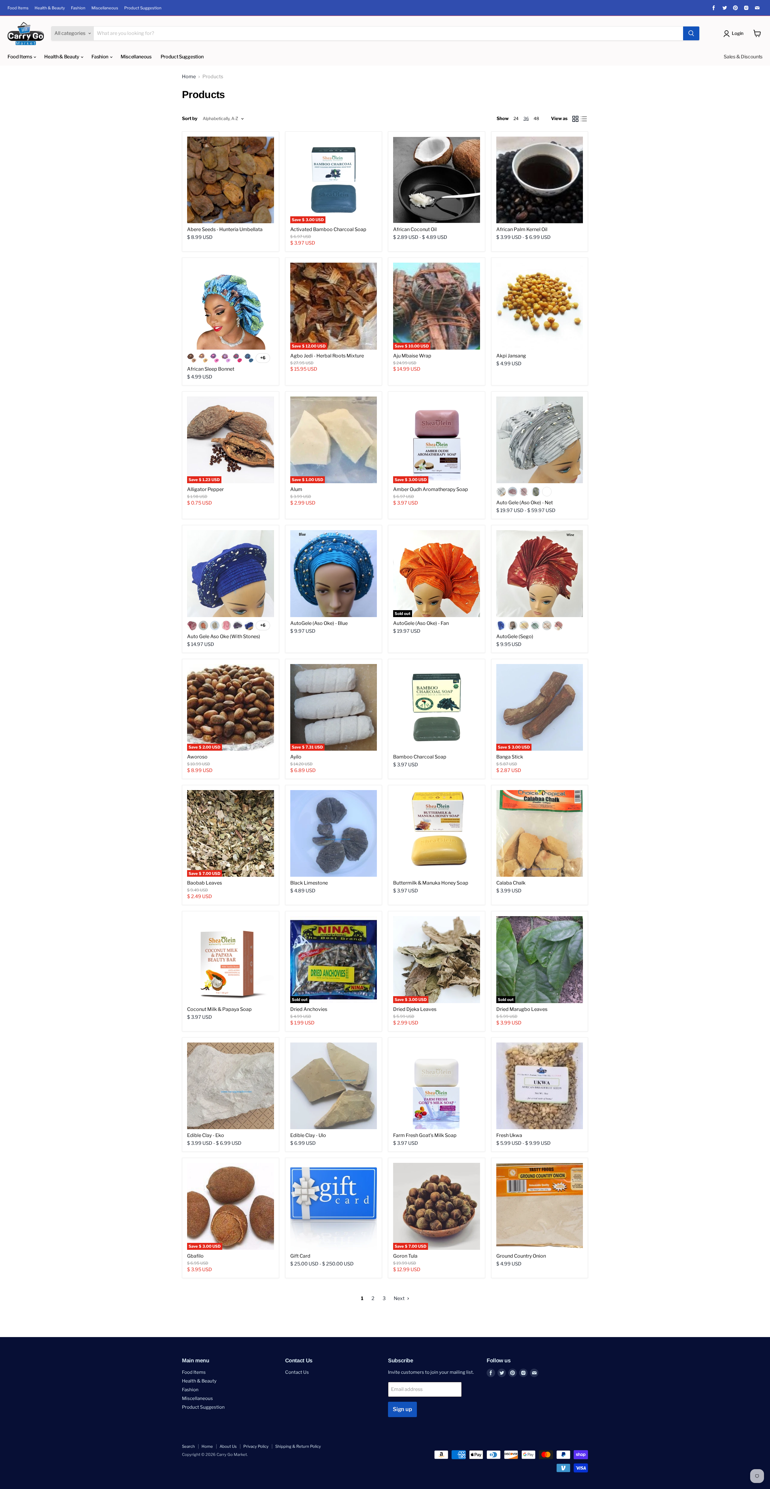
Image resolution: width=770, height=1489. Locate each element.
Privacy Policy (256, 1446)
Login (738, 33)
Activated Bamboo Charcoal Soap (328, 229)
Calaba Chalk (510, 883)
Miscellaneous (104, 8)
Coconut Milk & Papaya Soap (219, 1009)
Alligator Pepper (205, 489)
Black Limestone (309, 883)
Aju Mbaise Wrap (412, 356)
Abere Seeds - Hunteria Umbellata (225, 229)
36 (526, 118)
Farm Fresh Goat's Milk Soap (425, 1135)
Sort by (189, 118)
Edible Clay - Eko (205, 1135)
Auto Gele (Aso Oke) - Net (524, 502)
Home (189, 76)
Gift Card (300, 1256)
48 (536, 118)
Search (188, 1446)
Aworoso (197, 757)
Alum (296, 489)
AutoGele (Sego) (514, 636)
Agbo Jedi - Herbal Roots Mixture (327, 356)
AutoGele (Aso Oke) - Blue (319, 623)
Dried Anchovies (308, 1009)
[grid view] (575, 119)
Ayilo (295, 757)
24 (516, 118)
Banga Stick (509, 757)
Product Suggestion (143, 8)
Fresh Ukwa (509, 1135)
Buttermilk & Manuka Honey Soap (430, 883)
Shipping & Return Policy (298, 1446)
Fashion (78, 8)
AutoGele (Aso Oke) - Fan (421, 623)
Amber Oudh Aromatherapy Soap (430, 489)
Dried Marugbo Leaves (521, 1009)
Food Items (18, 8)
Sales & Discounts (743, 57)
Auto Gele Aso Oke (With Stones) (223, 636)
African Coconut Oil (415, 229)
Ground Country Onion (521, 1256)
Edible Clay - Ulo (308, 1135)
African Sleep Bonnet (210, 369)
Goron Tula (405, 1256)
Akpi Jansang (511, 356)
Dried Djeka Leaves (414, 1009)
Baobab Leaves (204, 883)
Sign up (402, 1409)
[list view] (584, 119)
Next (399, 1298)
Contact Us (297, 1372)
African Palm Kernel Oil (521, 229)
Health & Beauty (50, 8)
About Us (228, 1446)
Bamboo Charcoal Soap (419, 757)
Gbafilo (195, 1256)
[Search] (691, 33)
